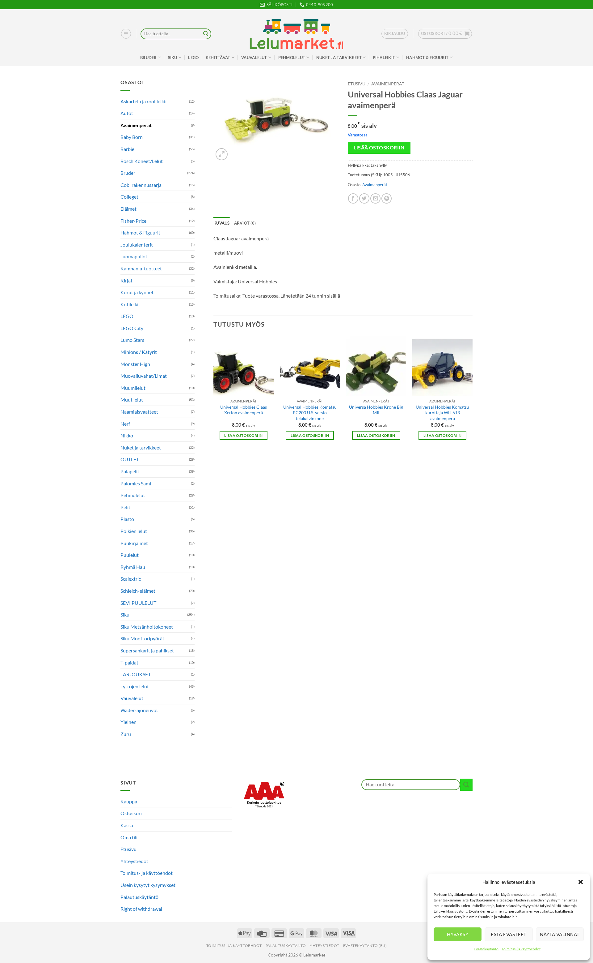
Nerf (125, 424)
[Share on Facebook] (353, 198)
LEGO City (131, 328)
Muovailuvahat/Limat (143, 376)
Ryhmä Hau (132, 567)
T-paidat (129, 662)
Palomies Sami (135, 483)
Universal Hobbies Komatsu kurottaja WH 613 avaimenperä (442, 412)
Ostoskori (131, 813)
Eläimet (128, 209)
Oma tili (128, 837)
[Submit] (205, 34)
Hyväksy (457, 934)
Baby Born (131, 137)
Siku (172, 57)
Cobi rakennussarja (141, 185)
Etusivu (356, 83)
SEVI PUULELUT (138, 603)
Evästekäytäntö (486, 949)
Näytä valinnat (559, 934)
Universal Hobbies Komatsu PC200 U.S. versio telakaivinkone (310, 412)
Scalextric (130, 579)
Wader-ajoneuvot (139, 710)
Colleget (129, 197)
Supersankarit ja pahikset (147, 650)
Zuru (125, 734)
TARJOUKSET (135, 674)
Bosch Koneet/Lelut (141, 161)
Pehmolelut (291, 57)
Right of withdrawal (141, 909)
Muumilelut (132, 388)
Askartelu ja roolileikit (143, 101)
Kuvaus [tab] (221, 223)
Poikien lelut (133, 531)
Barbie (127, 149)
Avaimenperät (136, 125)
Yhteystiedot (134, 861)
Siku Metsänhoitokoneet (146, 627)
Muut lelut (131, 399)
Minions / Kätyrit (138, 352)
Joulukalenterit (136, 244)
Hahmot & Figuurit (427, 57)
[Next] (472, 393)
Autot (126, 113)
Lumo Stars (132, 340)
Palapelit (129, 471)
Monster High (135, 364)
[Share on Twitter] (364, 198)
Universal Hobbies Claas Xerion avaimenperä (243, 409)
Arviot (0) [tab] (245, 223)
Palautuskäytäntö (139, 897)
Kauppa (128, 801)
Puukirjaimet (134, 543)
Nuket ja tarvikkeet (339, 57)
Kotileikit (130, 304)
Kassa (126, 825)
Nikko (126, 435)
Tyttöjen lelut (134, 686)
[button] (581, 882)
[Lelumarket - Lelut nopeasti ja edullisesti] (296, 34)
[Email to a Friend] (375, 198)
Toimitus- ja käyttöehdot (521, 949)
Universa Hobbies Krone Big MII (376, 409)
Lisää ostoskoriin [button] (243, 435)
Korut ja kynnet (137, 292)
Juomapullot (133, 256)
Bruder (148, 57)
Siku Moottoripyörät (142, 638)
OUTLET (129, 459)
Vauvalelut (254, 57)
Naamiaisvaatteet (139, 412)
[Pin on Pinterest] (386, 198)
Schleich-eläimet (137, 591)
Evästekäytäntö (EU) (365, 945)
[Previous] (213, 393)
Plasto (127, 519)
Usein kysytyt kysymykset (147, 885)
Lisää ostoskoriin (379, 147)
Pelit (125, 507)
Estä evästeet (509, 934)
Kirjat (126, 280)
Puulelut (129, 555)
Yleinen (128, 722)
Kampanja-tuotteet (141, 268)
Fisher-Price (133, 221)
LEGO (193, 57)
